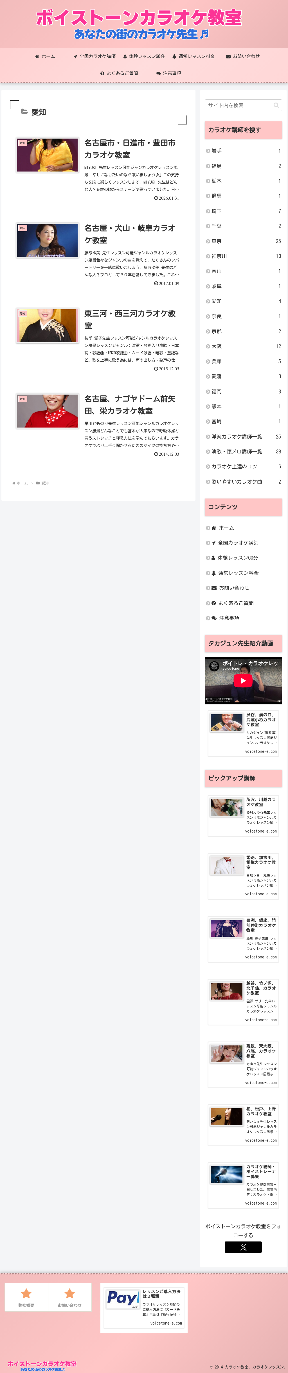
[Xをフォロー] (243, 1247)
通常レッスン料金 (237, 572)
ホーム (225, 527)
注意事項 (228, 617)
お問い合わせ (233, 587)
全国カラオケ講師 (236, 542)
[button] (276, 105)
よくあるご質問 (235, 603)
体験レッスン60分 (236, 557)
